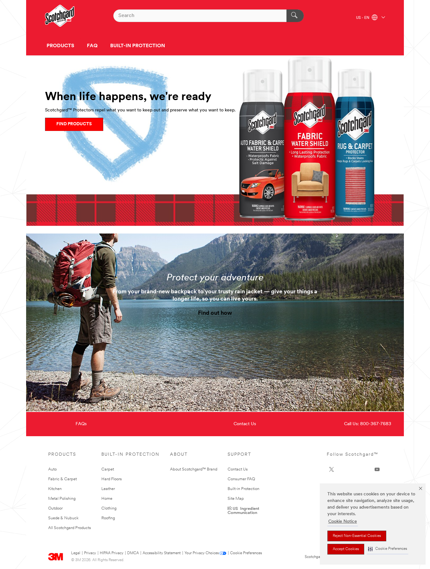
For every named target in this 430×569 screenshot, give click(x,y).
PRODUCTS (60, 45)
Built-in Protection (243, 489)
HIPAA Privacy (111, 553)
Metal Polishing (62, 499)
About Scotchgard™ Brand (193, 469)
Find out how (215, 313)
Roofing (108, 518)
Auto (52, 469)
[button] (387, 549)
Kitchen (55, 489)
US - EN (363, 18)
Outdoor (55, 508)
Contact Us (245, 424)
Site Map (236, 499)
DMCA (133, 553)
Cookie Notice (342, 521)
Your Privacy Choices (201, 553)
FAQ (92, 45)
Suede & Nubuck (63, 518)
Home (106, 499)
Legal (75, 553)
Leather (108, 489)
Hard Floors (111, 479)
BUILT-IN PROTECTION (137, 45)
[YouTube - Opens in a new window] (377, 469)
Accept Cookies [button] (346, 549)
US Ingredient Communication (243, 510)
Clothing (108, 508)
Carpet (107, 469)
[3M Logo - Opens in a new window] (59, 16)
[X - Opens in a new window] (331, 469)
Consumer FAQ (241, 479)
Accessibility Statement (162, 553)
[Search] (295, 15)
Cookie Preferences (246, 553)
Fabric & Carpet (62, 479)
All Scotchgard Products (69, 528)
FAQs (81, 424)
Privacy (90, 553)
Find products (74, 124)
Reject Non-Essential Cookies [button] (357, 536)
